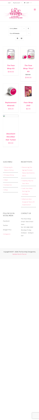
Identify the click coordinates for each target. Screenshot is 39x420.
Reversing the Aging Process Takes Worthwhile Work (28, 171)
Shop (6, 190)
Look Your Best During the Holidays (27, 191)
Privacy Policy (9, 175)
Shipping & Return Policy (9, 168)
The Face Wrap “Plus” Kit (28, 69)
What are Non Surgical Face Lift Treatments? (28, 202)
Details (10, 55)
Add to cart (9, 53)
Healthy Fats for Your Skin (27, 182)
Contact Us (8, 185)
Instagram (6, 234)
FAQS (6, 180)
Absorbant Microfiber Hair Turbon (11, 137)
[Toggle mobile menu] (35, 9)
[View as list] (21, 38)
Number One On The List (19, 254)
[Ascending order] (28, 28)
